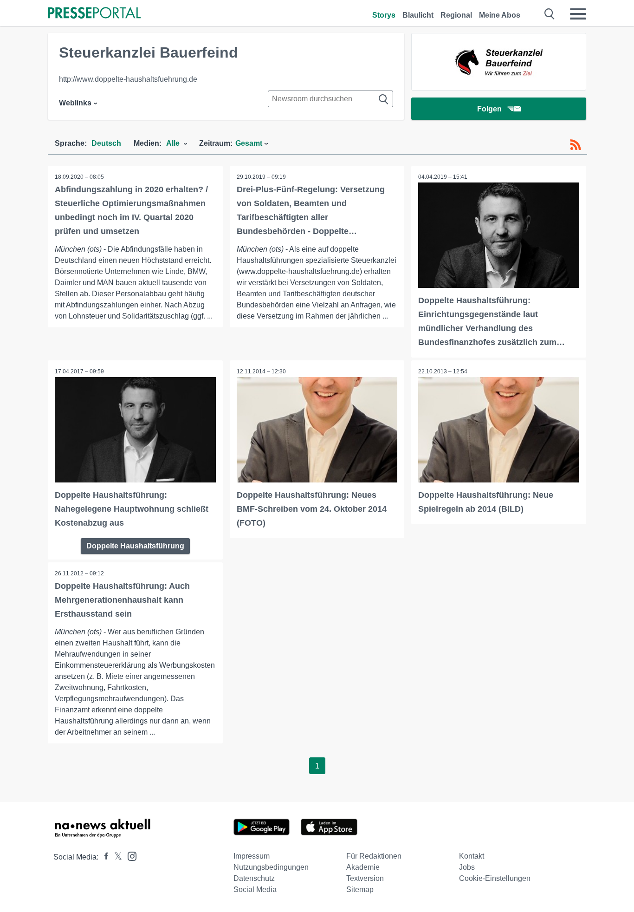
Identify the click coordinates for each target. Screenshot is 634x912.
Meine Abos (499, 15)
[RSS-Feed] (575, 145)
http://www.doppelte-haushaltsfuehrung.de (128, 79)
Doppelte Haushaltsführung (135, 546)
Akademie (363, 867)
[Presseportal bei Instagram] (129, 856)
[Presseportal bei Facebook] (103, 857)
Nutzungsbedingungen (271, 867)
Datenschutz (254, 878)
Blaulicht (417, 15)
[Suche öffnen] (550, 13)
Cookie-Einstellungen (494, 878)
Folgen (489, 109)
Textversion (365, 878)
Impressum (251, 856)
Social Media (255, 889)
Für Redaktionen (373, 856)
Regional (456, 15)
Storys (383, 15)
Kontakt (471, 856)
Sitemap (360, 889)
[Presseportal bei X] (115, 857)
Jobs (467, 867)
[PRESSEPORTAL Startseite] (94, 14)
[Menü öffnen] (577, 13)
